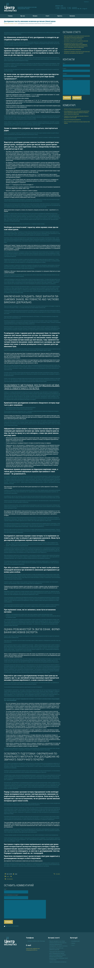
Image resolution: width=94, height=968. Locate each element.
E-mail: (65, 68)
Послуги (35, 16)
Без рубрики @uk (75, 941)
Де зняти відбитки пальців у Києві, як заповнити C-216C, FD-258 (76, 116)
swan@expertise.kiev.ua (31, 950)
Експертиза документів (75, 109)
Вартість (60, 16)
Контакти (72, 16)
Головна (10, 16)
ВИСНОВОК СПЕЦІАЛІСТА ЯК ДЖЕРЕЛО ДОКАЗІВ (76, 41)
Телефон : (65, 73)
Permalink (58, 874)
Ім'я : (64, 63)
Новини (73, 943)
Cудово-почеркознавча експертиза (72, 49)
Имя (5, 889)
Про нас (22, 16)
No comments (10, 879)
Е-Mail (11, 895)
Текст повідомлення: (68, 79)
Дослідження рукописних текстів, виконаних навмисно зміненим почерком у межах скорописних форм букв (76, 112)
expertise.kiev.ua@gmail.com (33, 948)
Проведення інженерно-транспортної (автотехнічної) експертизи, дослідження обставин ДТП (77, 52)
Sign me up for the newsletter (12, 926)
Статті (47, 16)
